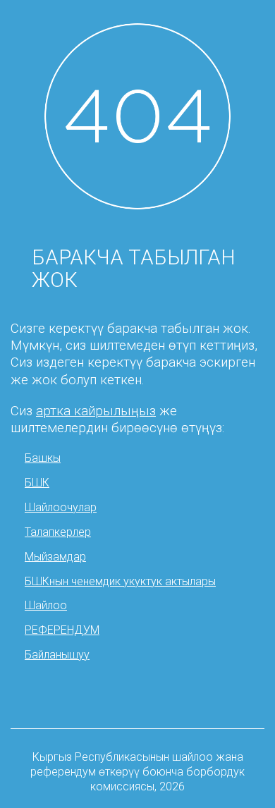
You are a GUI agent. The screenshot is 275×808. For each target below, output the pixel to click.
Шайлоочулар (61, 507)
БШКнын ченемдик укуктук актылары (120, 581)
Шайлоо (46, 605)
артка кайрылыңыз (96, 411)
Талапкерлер (58, 532)
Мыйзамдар (55, 556)
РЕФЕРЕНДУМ (62, 630)
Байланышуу (57, 654)
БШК (37, 482)
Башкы (43, 458)
